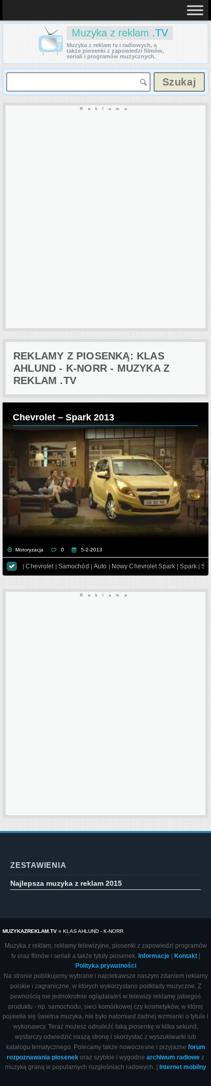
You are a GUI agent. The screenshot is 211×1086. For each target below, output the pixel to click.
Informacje (154, 956)
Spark (188, 566)
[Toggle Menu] (195, 10)
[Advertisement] (105, 217)
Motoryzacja (29, 549)
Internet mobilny (182, 1067)
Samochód (73, 566)
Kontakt (185, 956)
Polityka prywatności (105, 965)
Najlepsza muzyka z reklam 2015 (66, 883)
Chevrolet (39, 566)
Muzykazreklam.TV (30, 931)
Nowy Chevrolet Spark (143, 566)
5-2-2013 (91, 549)
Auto (100, 566)
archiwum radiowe (173, 1057)
